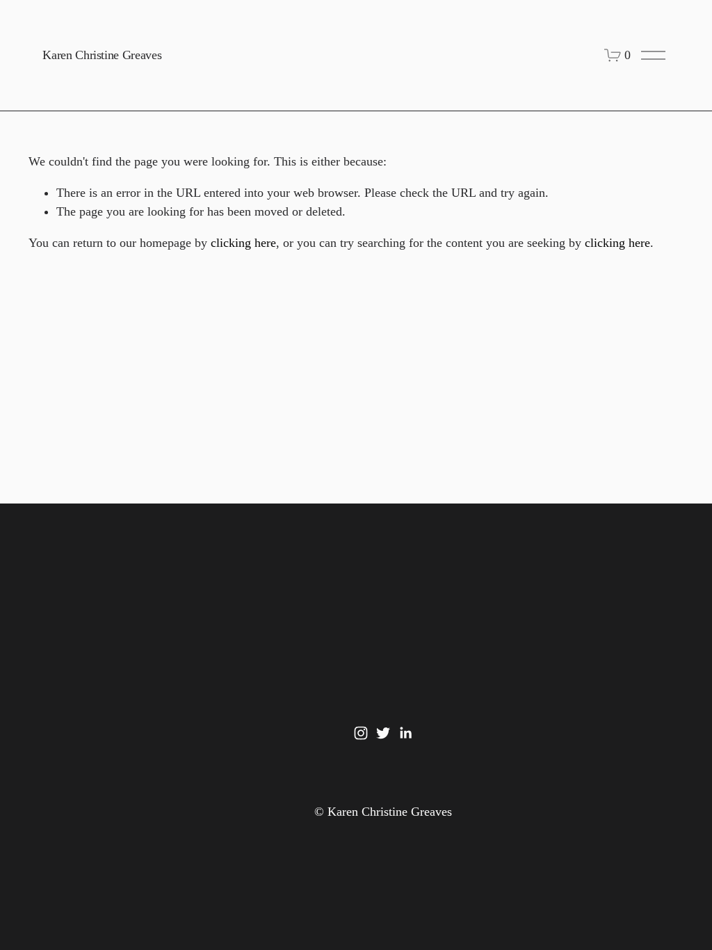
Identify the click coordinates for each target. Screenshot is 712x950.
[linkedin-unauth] (405, 733)
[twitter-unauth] (383, 733)
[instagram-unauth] (361, 733)
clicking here (243, 243)
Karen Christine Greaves (101, 55)
